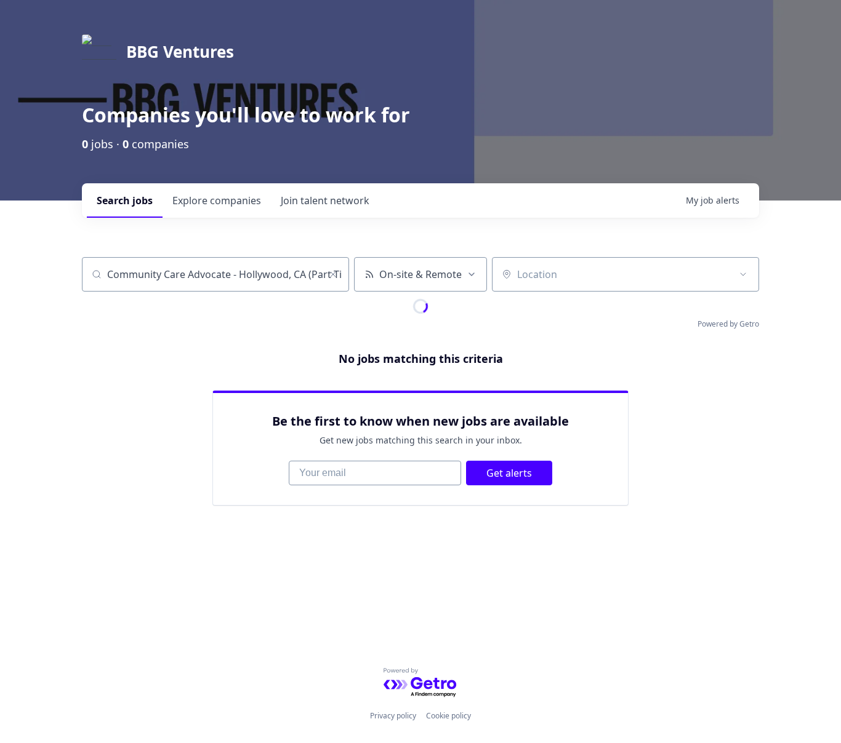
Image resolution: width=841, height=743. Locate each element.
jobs (125, 200)
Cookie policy (448, 715)
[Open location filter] (743, 274)
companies (216, 200)
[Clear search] (333, 274)
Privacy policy (393, 715)
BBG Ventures (180, 52)
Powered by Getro (728, 324)
